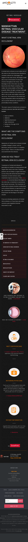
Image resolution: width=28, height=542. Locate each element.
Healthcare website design (17, 516)
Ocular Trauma (7, 251)
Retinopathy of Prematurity (10, 242)
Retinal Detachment (8, 259)
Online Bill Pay (8, 496)
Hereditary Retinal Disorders (11, 247)
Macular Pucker (7, 268)
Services (13, 221)
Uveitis (5, 255)
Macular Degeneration (9, 230)
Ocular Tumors (7, 238)
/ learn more (16, 299)
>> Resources (14, 432)
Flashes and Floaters (9, 276)
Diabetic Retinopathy (8, 272)
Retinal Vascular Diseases (10, 234)
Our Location (19, 492)
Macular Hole (7, 263)
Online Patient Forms (18, 496)
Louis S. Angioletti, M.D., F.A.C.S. (16, 489)
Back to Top (14, 506)
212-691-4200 (14, 475)
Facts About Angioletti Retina (14, 514)
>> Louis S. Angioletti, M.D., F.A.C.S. (14, 352)
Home (5, 489)
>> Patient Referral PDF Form (14, 396)
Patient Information (10, 492)
